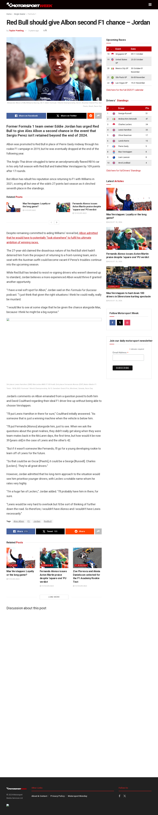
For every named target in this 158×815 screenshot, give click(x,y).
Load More (54, 597)
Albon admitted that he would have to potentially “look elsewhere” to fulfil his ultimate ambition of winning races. (52, 237)
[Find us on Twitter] (120, 322)
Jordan (36, 521)
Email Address (120, 352)
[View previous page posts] (51, 222)
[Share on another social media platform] (98, 116)
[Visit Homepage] (29, 4)
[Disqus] (54, 651)
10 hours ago (80, 213)
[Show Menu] (150, 4)
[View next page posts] (56, 222)
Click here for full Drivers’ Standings (123, 170)
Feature (13, 565)
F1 (29, 521)
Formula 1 (32, 14)
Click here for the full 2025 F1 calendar (124, 90)
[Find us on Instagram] (127, 322)
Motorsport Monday (77, 796)
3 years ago (34, 30)
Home (9, 14)
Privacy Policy (57, 796)
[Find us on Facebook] (112, 322)
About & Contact (39, 796)
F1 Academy (81, 565)
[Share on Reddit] (90, 116)
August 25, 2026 (115, 222)
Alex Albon (19, 521)
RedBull (48, 521)
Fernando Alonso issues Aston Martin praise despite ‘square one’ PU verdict (87, 206)
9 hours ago (30, 210)
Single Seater (19, 14)
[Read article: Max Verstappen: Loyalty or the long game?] (13, 207)
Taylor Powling (16, 30)
